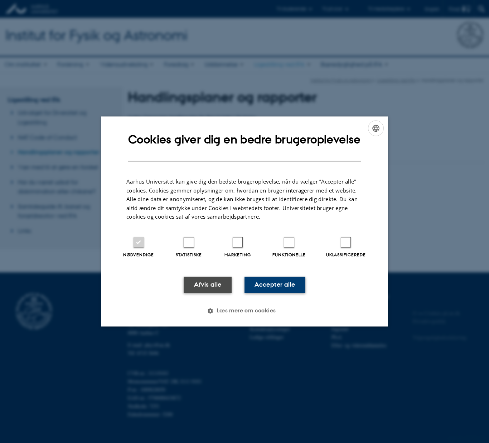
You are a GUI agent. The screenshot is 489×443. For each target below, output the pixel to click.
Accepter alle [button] (275, 284)
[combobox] (375, 128)
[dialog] (244, 221)
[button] (244, 311)
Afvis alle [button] (208, 284)
